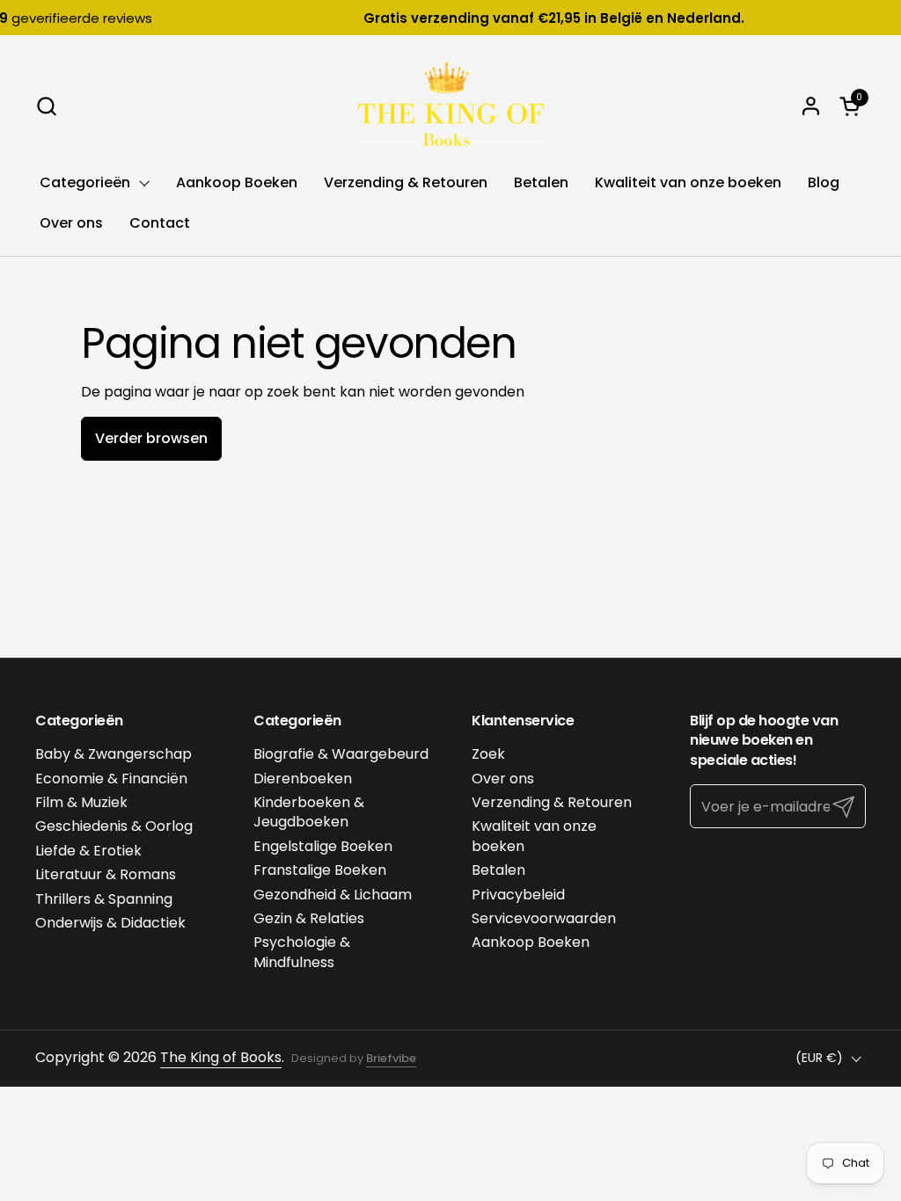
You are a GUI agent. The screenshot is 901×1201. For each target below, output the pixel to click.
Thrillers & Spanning (103, 899)
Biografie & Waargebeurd (341, 754)
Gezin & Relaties (308, 918)
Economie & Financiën (111, 778)
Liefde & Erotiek (88, 851)
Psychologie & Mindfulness (301, 952)
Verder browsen (151, 438)
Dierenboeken (302, 778)
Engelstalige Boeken (322, 846)
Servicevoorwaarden (544, 918)
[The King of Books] (450, 105)
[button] (46, 106)
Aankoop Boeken (531, 942)
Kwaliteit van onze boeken (534, 835)
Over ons (503, 778)
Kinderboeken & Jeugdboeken (308, 812)
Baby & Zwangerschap (113, 754)
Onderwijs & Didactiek (110, 923)
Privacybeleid (518, 894)
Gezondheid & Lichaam (332, 894)
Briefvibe (391, 1058)
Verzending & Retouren (552, 802)
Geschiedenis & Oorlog (114, 826)
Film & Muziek (81, 802)
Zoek (488, 754)
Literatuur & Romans (105, 874)
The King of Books (221, 1057)
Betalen (498, 870)
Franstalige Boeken (319, 870)
